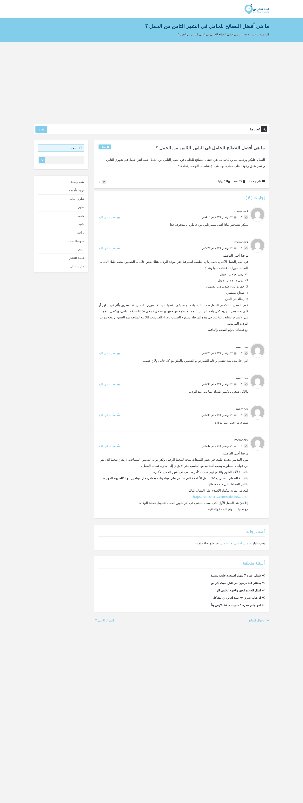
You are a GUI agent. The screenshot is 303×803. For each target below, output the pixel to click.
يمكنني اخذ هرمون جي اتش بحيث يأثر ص (236, 583)
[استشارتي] (256, 9)
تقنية (81, 224)
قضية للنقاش (76, 258)
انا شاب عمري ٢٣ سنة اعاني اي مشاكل (237, 598)
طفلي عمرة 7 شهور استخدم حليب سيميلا (236, 575)
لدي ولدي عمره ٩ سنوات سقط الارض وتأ (236, 605)
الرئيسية (264, 34)
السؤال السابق (257, 620)
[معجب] (246, 217)
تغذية (81, 215)
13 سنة (238, 181)
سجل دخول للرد (107, 217)
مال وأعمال (77, 266)
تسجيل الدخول (243, 543)
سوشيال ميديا (76, 241)
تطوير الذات (77, 199)
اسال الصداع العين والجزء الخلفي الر (239, 590)
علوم (81, 249)
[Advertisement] (151, 81)
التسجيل (225, 543)
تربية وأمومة (76, 190)
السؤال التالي (105, 620)
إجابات (220, 181)
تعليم (81, 207)
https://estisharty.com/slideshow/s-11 (220, 496)
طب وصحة (250, 34)
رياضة (80, 232)
